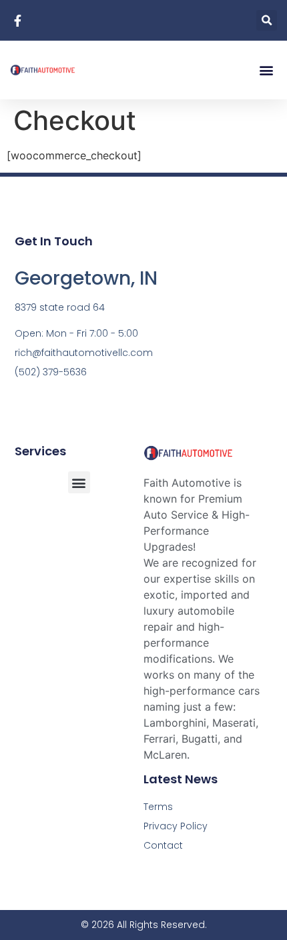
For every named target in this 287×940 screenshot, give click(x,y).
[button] (266, 20)
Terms (158, 806)
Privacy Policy (176, 826)
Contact (163, 845)
